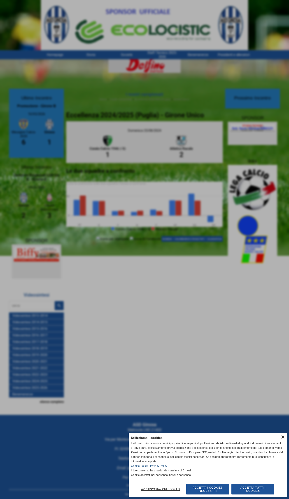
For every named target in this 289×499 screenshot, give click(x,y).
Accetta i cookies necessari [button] (208, 489)
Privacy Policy (158, 466)
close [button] (283, 437)
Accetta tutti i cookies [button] (253, 489)
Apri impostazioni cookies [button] (160, 489)
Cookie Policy (139, 466)
